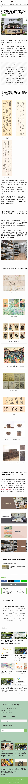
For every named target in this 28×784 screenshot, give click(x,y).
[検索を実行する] (25, 730)
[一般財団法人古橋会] (14, 1)
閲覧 (8, 487)
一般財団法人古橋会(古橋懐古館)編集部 (14, 606)
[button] (4, 581)
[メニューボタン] (1, 1)
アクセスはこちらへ (8, 712)
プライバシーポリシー (10, 779)
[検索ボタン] (26, 1)
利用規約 (17, 779)
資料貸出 (11, 489)
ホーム (4, 779)
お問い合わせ (22, 779)
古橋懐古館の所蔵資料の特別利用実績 (13, 82)
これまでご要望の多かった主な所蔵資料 (14, 76)
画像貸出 (5, 489)
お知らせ (4, 14)
